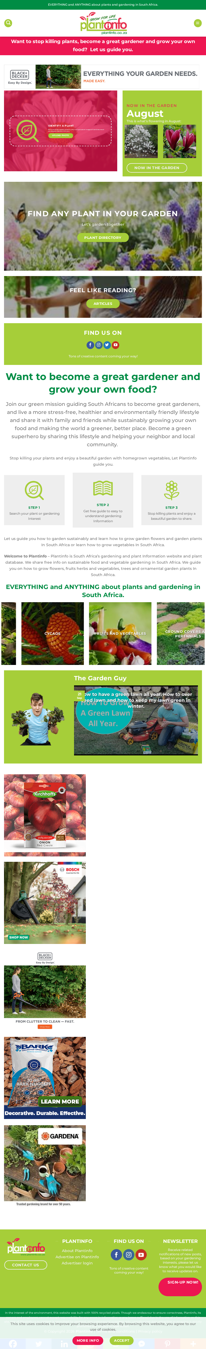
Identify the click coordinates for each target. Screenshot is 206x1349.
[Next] (192, 144)
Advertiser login (77, 1263)
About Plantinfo (77, 1250)
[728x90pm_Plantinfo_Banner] (101, 76)
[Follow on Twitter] (107, 345)
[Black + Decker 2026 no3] (45, 990)
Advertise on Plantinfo (77, 1256)
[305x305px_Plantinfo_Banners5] (45, 902)
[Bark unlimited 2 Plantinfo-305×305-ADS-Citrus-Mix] (45, 1077)
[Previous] (132, 144)
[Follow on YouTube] (115, 345)
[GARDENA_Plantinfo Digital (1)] (45, 1166)
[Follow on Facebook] (90, 345)
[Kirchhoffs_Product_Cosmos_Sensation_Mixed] (45, 815)
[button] (8, 23)
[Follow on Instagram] (98, 345)
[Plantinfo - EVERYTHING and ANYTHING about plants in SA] (103, 23)
